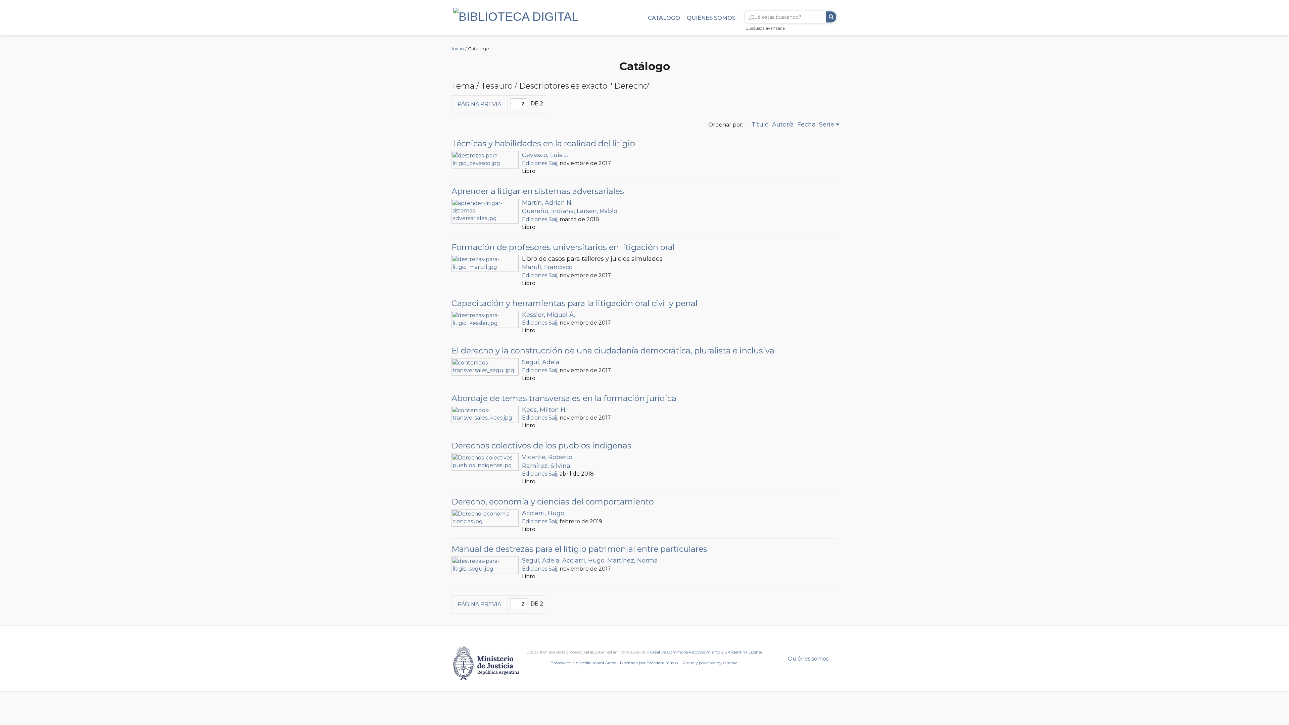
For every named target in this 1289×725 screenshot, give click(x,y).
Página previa (479, 104)
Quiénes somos (711, 17)
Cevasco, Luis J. (545, 155)
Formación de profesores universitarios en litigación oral (563, 247)
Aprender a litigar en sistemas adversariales (537, 191)
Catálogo (664, 17)
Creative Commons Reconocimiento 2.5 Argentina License (706, 652)
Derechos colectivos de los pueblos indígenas (541, 445)
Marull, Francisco (547, 267)
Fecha (806, 124)
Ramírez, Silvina (546, 466)
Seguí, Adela (541, 362)
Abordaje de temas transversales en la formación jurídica (563, 398)
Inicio (457, 49)
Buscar (831, 16)
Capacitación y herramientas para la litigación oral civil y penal (574, 303)
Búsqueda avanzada (765, 28)
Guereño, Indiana (548, 211)
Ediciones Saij (539, 163)
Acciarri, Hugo (543, 513)
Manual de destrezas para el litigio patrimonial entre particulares (579, 549)
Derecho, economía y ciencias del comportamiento (552, 501)
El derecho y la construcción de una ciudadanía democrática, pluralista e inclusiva (612, 350)
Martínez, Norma (632, 560)
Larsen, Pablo (597, 211)
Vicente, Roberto (547, 457)
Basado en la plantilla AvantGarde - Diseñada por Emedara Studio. (615, 662)
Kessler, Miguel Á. (548, 315)
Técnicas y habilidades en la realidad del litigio (543, 143)
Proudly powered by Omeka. (710, 662)
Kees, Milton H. (544, 410)
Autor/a (783, 124)
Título (760, 124)
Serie (826, 124)
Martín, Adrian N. (547, 202)
